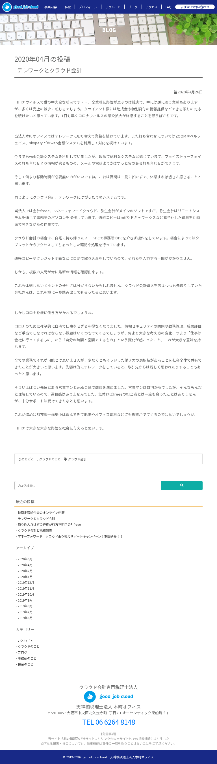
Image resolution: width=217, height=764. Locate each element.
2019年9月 (25, 600)
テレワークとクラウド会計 (49, 70)
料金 (68, 7)
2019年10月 (26, 594)
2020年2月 (25, 570)
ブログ (133, 7)
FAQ (169, 7)
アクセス (152, 7)
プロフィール (88, 7)
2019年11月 (26, 588)
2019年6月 (25, 617)
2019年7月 (25, 612)
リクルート (113, 7)
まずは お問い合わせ (195, 7)
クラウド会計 (77, 459)
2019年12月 (26, 582)
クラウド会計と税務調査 (35, 530)
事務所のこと (27, 658)
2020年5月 (25, 559)
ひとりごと (27, 459)
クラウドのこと (50, 459)
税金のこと (25, 664)
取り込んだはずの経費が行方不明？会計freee (49, 524)
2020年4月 (25, 565)
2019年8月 (25, 606)
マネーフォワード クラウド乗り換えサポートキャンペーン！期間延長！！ (70, 536)
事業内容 (50, 7)
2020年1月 (25, 576)
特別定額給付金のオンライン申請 (41, 512)
